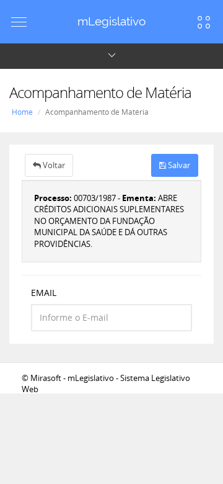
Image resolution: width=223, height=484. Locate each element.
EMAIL (43, 292)
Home (22, 112)
